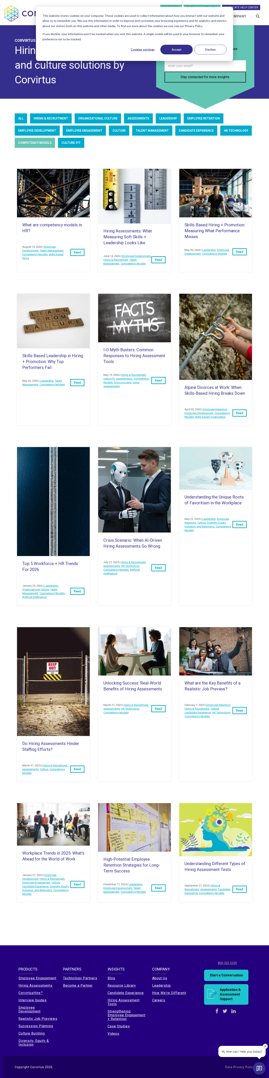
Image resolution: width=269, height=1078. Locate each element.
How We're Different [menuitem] (169, 993)
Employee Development (37, 130)
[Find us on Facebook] (216, 1011)
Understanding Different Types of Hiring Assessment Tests (215, 866)
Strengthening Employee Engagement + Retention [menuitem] (126, 1015)
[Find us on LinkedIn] (233, 1011)
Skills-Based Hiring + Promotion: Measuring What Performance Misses (215, 230)
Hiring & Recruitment (51, 118)
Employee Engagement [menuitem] (37, 978)
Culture (119, 130)
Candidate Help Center (241, 7)
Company (237, 16)
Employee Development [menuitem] (29, 1009)
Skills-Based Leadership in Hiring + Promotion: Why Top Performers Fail (52, 361)
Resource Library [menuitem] (122, 986)
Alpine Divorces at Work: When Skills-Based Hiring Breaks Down (215, 390)
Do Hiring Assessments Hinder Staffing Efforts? (50, 746)
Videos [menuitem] (113, 1034)
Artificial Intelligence (34, 597)
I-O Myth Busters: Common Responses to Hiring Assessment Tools (134, 355)
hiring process (122, 382)
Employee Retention (203, 118)
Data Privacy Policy (239, 1067)
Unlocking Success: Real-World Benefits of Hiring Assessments (132, 686)
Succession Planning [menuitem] (35, 1026)
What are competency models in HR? (52, 227)
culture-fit (71, 142)
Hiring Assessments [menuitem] (35, 986)
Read (77, 252)
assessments (138, 118)
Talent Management (152, 130)
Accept (177, 49)
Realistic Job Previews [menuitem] (37, 1019)
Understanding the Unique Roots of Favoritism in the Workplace (214, 499)
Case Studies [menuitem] (119, 1026)
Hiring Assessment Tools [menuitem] (124, 1002)
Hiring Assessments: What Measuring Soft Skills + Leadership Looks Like (127, 236)
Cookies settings (143, 49)
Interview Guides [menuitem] (32, 1000)
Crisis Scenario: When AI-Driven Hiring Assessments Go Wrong (132, 543)
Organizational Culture (97, 118)
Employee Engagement (84, 130)
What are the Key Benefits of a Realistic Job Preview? (212, 686)
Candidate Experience (196, 130)
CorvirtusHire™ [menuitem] (30, 993)
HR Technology (236, 130)
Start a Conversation (226, 975)
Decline (210, 49)
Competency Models (34, 142)
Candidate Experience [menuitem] (126, 993)
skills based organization (210, 416)
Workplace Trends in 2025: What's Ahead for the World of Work (53, 856)
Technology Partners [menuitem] (80, 978)
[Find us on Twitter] (225, 1011)
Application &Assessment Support (230, 994)
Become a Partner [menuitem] (78, 986)
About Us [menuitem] (159, 978)
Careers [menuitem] (158, 1000)
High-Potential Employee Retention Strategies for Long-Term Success (131, 865)
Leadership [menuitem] (161, 986)
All (21, 118)
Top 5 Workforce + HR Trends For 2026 (50, 566)
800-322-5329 (227, 963)
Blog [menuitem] (111, 978)
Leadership (168, 118)
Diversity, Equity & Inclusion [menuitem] (33, 1043)
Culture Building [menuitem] (31, 1033)
